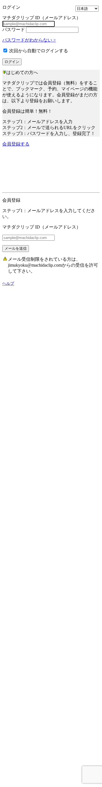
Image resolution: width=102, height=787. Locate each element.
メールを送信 (16, 248)
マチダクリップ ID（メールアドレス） (41, 17)
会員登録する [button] (15, 144)
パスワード (13, 29)
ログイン (12, 62)
